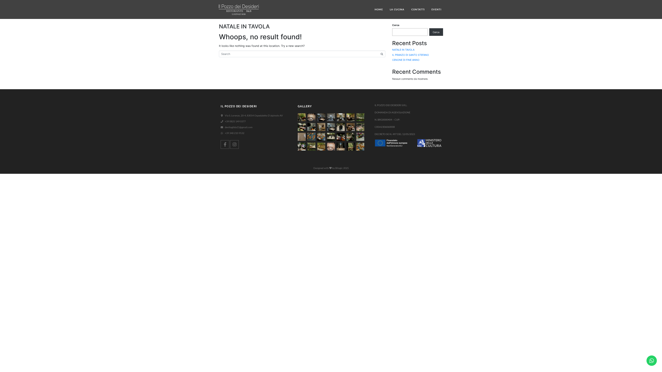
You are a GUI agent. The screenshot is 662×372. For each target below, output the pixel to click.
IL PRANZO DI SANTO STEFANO (410, 54)
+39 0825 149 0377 (235, 121)
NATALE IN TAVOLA (244, 26)
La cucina (397, 9)
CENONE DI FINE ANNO (405, 59)
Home (379, 9)
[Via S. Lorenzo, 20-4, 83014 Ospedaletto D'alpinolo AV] (222, 115)
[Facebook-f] (225, 144)
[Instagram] (234, 144)
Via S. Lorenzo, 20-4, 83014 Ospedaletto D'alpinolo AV (254, 115)
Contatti (418, 9)
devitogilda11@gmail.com (239, 127)
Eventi (436, 9)
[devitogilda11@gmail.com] (222, 127)
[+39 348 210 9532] (222, 133)
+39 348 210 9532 (234, 133)
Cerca (395, 25)
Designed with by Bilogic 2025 (331, 168)
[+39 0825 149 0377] (222, 121)
